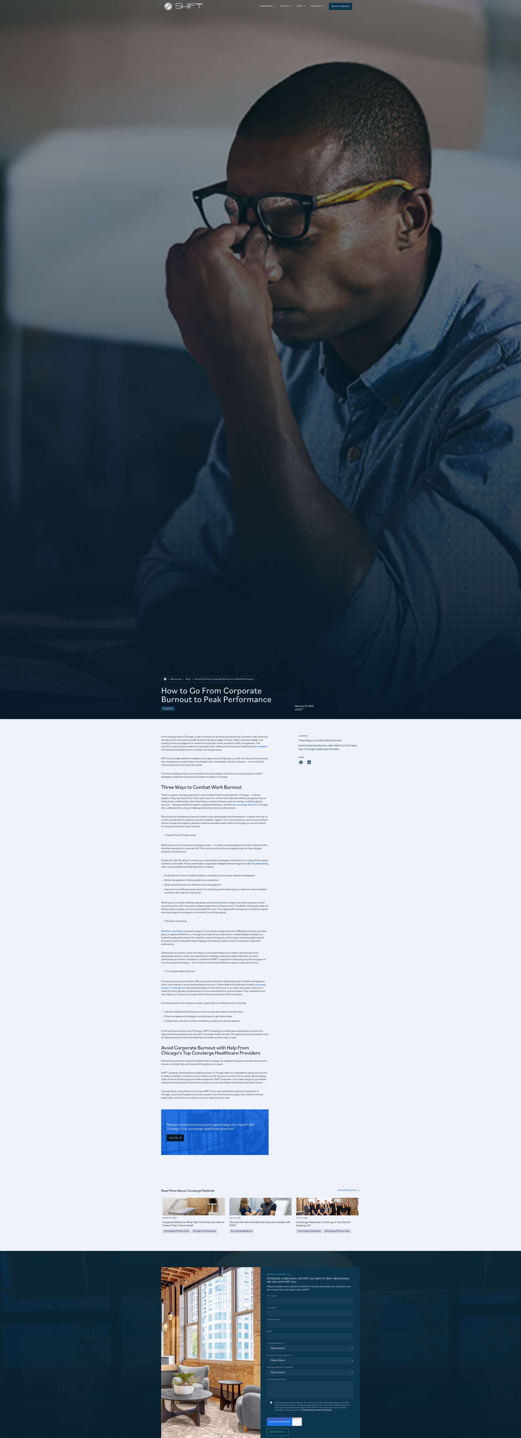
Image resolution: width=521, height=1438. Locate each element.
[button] (267, 6)
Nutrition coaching (171, 931)
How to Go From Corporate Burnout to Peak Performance (224, 679)
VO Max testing (259, 864)
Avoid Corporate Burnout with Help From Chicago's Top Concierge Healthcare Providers (327, 747)
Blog (188, 679)
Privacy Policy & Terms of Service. (317, 1410)
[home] (183, 6)
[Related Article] (193, 1215)
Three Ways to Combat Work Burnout (320, 740)
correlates (262, 747)
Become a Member (341, 6)
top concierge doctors (244, 805)
